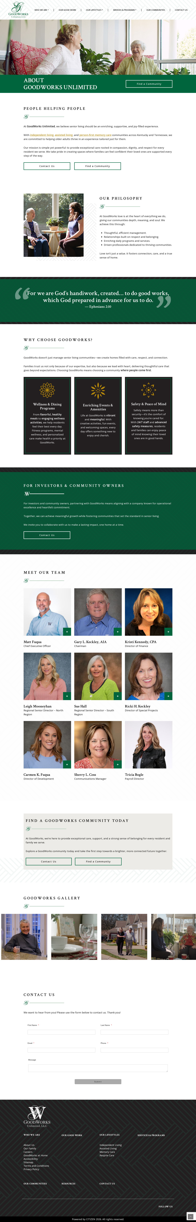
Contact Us (181, 10)
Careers (28, 1151)
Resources (68, 1183)
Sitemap (28, 1162)
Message (32, 1060)
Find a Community (149, 83)
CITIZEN (90, 1219)
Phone (104, 1043)
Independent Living (111, 1145)
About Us (29, 1145)
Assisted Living (108, 1148)
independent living (42, 135)
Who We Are (41, 10)
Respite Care (107, 1155)
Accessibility (31, 1158)
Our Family (30, 1148)
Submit (98, 1082)
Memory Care (107, 1151)
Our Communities (155, 10)
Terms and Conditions (36, 1165)
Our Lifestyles (93, 10)
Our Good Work (67, 10)
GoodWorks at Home (36, 1155)
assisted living (64, 135)
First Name (33, 1025)
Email (31, 1043)
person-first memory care (95, 135)
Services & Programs (124, 10)
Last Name (106, 1025)
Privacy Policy (31, 1169)
